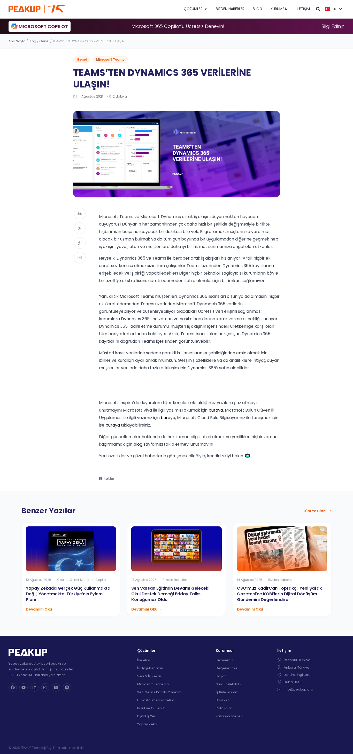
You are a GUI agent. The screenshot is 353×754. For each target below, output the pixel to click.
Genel (44, 41)
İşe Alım (143, 660)
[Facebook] (13, 687)
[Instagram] (45, 687)
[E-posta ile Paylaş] (80, 257)
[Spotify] (67, 687)
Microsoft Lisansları (153, 684)
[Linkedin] (34, 687)
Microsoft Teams (110, 59)
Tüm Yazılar (314, 511)
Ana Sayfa (17, 41)
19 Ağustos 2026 (38, 579)
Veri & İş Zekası (150, 676)
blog (137, 444)
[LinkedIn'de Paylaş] (80, 213)
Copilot (62, 579)
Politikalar (224, 708)
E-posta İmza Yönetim (155, 700)
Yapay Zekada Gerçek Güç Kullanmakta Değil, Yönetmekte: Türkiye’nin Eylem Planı (68, 594)
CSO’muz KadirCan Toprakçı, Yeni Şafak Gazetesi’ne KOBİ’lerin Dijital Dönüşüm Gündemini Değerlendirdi (279, 594)
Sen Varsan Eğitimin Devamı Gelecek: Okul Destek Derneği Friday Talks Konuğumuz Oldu (170, 594)
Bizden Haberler (175, 579)
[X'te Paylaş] (80, 228)
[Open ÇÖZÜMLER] (206, 9)
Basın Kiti (223, 700)
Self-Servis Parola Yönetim (159, 692)
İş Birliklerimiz (227, 692)
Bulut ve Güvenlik (151, 708)
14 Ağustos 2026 (249, 579)
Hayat (221, 676)
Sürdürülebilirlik (228, 684)
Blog (32, 41)
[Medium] (56, 687)
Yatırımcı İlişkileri (229, 716)
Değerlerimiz (226, 668)
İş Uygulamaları (150, 668)
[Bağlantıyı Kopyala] (80, 243)
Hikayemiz (224, 660)
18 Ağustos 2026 (144, 579)
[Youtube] (23, 687)
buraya (216, 410)
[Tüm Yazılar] (329, 511)
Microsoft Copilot (93, 579)
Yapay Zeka (147, 724)
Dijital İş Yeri (146, 716)
